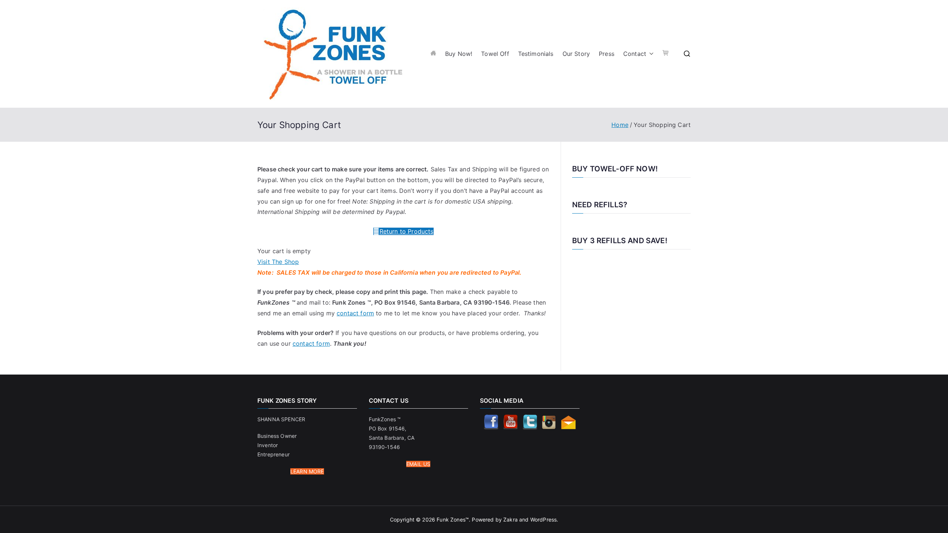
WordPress (543, 519)
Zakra (510, 519)
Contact (634, 53)
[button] (650, 53)
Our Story (576, 53)
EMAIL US (418, 464)
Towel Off (495, 53)
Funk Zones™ (453, 519)
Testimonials (536, 53)
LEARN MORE (307, 471)
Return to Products (406, 231)
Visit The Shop (278, 261)
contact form (355, 313)
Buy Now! (458, 53)
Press (606, 53)
